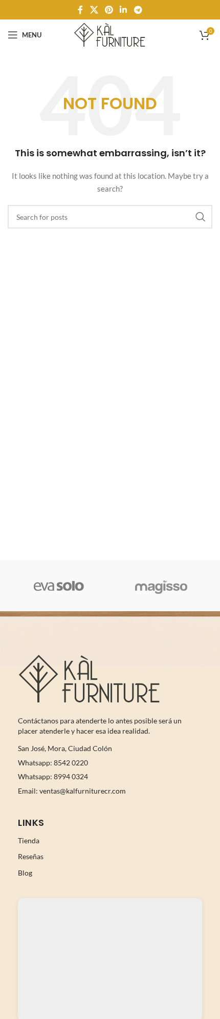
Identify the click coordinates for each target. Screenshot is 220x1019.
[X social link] (93, 9)
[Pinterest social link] (108, 9)
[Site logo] (110, 34)
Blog (25, 872)
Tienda (28, 840)
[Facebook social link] (80, 9)
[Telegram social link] (137, 9)
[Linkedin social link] (123, 9)
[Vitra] (59, 585)
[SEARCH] (200, 216)
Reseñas (30, 856)
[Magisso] (161, 585)
